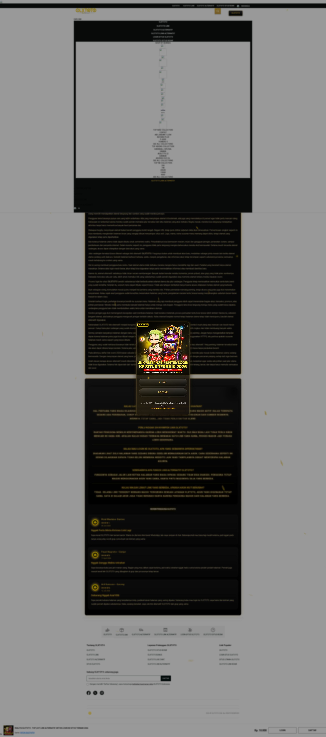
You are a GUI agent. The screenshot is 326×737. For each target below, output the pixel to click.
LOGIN (163, 382)
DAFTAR (163, 392)
